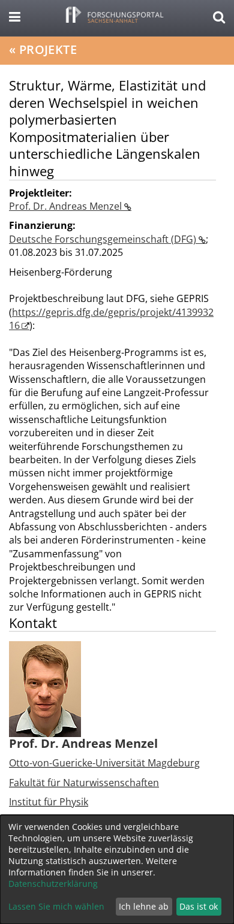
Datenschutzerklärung (53, 883)
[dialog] (117, 869)
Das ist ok (198, 906)
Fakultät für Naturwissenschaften (84, 782)
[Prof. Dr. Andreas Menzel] (45, 688)
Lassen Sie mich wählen (56, 906)
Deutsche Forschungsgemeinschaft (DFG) (104, 239)
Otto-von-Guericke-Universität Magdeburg (104, 762)
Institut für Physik (48, 801)
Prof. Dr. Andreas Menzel (66, 206)
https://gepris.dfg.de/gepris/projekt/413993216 (111, 319)
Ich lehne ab (144, 906)
